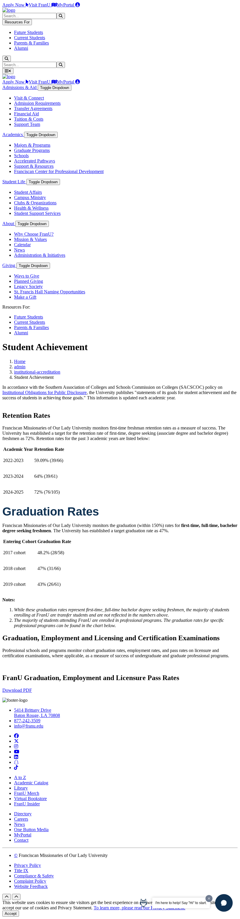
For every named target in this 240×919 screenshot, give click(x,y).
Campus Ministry (30, 197)
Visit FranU (40, 4)
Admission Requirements (37, 103)
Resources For (17, 22)
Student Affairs (28, 192)
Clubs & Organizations (35, 202)
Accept (11, 913)
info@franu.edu (28, 725)
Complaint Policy (30, 881)
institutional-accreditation (37, 371)
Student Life (14, 181)
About (8, 223)
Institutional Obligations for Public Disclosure (44, 392)
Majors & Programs (32, 145)
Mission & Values (30, 239)
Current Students (29, 37)
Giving (9, 265)
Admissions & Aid (20, 87)
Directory (23, 813)
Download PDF (17, 690)
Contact (21, 840)
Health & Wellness (31, 208)
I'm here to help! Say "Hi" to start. (181, 903)
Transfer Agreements (33, 108)
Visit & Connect (29, 97)
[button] (224, 903)
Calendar (22, 244)
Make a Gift (25, 297)
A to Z (20, 777)
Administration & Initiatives (39, 255)
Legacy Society (28, 286)
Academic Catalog (31, 782)
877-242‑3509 (27, 720)
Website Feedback (31, 886)
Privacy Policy (27, 865)
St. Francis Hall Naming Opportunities (49, 291)
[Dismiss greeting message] (208, 898)
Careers (21, 819)
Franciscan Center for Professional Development (59, 171)
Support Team (27, 124)
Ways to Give (26, 275)
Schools (21, 155)
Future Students (28, 32)
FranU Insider (27, 803)
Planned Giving (28, 281)
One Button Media (31, 829)
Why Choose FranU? (34, 234)
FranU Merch (26, 793)
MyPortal (66, 4)
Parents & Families (31, 42)
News (19, 249)
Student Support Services (37, 213)
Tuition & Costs (28, 119)
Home (19, 361)
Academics (13, 134)
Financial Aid (26, 113)
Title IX (21, 870)
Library (21, 787)
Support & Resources (34, 166)
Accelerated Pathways (34, 160)
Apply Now (14, 4)
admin (19, 366)
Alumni (21, 48)
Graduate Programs (32, 150)
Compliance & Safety (34, 875)
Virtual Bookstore (30, 798)
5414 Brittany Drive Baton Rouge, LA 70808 (37, 713)
